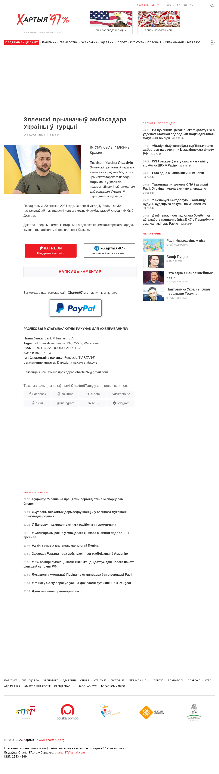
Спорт (122, 42)
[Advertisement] (70, 82)
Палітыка (49, 42)
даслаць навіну (148, 5)
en (191, 5)
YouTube (67, 394)
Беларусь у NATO (113, 686)
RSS (95, 403)
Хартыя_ (43, 19)
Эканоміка (89, 42)
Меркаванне (174, 42)
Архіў (170, 5)
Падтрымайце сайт (50, 250)
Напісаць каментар (80, 271)
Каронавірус (87, 686)
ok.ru (39, 403)
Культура (137, 42)
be (179, 5)
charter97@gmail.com (70, 752)
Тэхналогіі (176, 680)
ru (185, 5)
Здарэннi (107, 42)
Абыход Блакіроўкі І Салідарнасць (49, 686)
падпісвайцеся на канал (109, 250)
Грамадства (68, 42)
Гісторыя (154, 42)
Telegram (123, 403)
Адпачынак (12, 686)
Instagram (67, 403)
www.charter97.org (51, 740)
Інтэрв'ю (194, 42)
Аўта (207, 680)
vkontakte (123, 394)
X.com (95, 394)
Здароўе (194, 680)
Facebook (39, 394)
